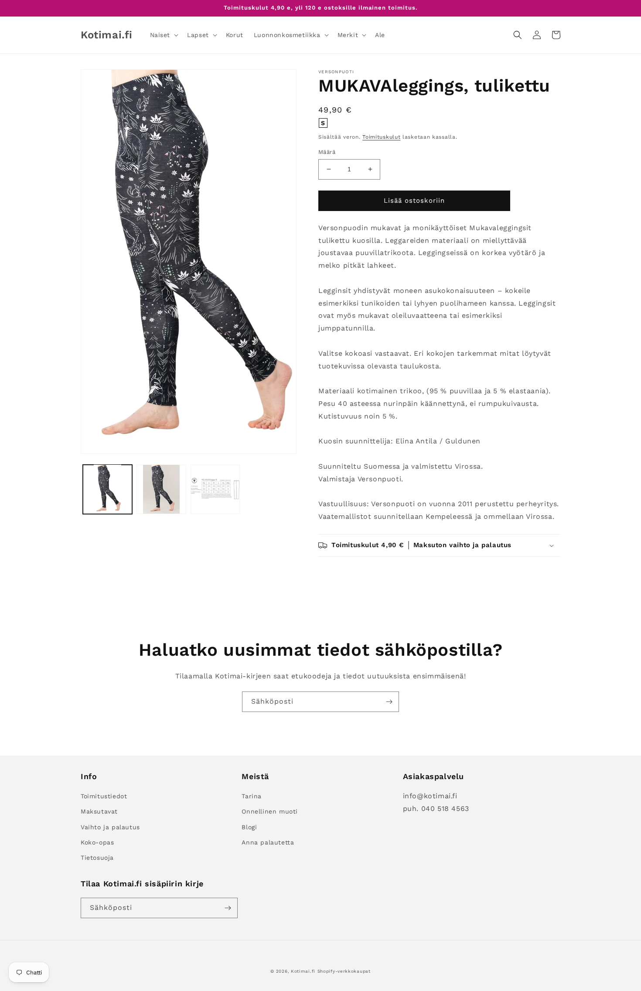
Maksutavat (99, 811)
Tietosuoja (97, 857)
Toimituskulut (381, 137)
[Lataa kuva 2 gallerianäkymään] (161, 489)
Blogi (249, 827)
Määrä (326, 152)
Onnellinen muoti (270, 811)
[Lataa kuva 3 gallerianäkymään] (215, 489)
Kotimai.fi (303, 971)
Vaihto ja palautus (110, 827)
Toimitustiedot (104, 796)
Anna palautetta (268, 842)
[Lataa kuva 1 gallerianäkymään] (107, 489)
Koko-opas (97, 842)
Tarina (252, 796)
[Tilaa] (389, 701)
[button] (163, 35)
